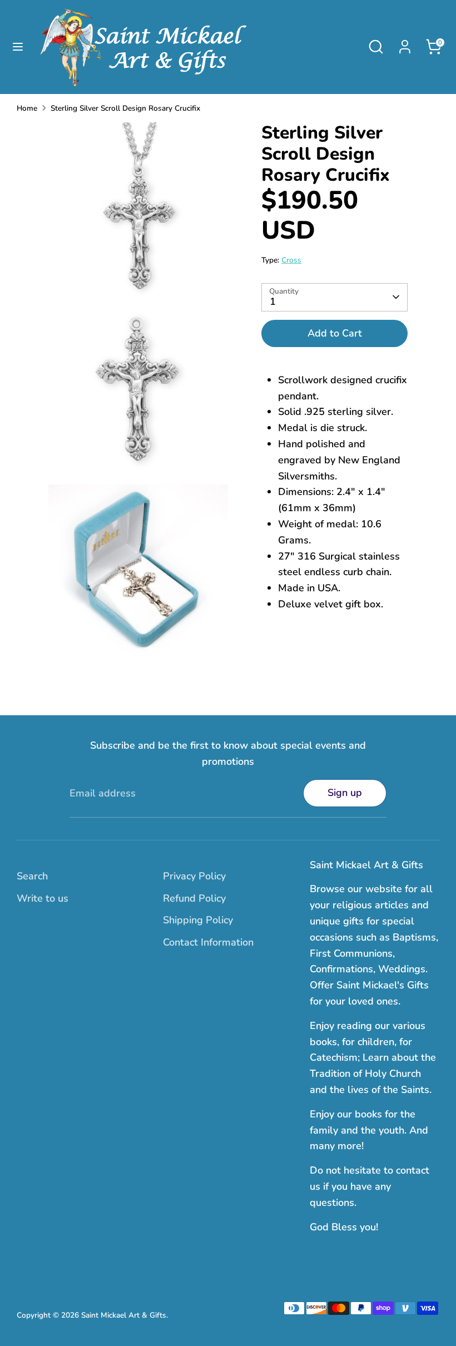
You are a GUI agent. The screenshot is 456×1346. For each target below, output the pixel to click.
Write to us (42, 898)
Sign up (345, 792)
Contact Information (208, 942)
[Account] (405, 43)
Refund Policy (194, 898)
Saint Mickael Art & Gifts (123, 1315)
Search (32, 876)
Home (27, 108)
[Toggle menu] (18, 47)
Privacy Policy (194, 876)
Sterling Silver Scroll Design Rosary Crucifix (125, 108)
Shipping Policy (198, 920)
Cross (291, 260)
